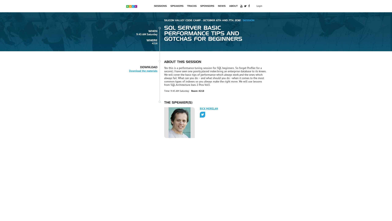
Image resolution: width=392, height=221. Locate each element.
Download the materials (143, 71)
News (222, 6)
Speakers (176, 6)
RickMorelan (209, 109)
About (233, 6)
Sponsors (207, 6)
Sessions (160, 6)
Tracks (192, 6)
